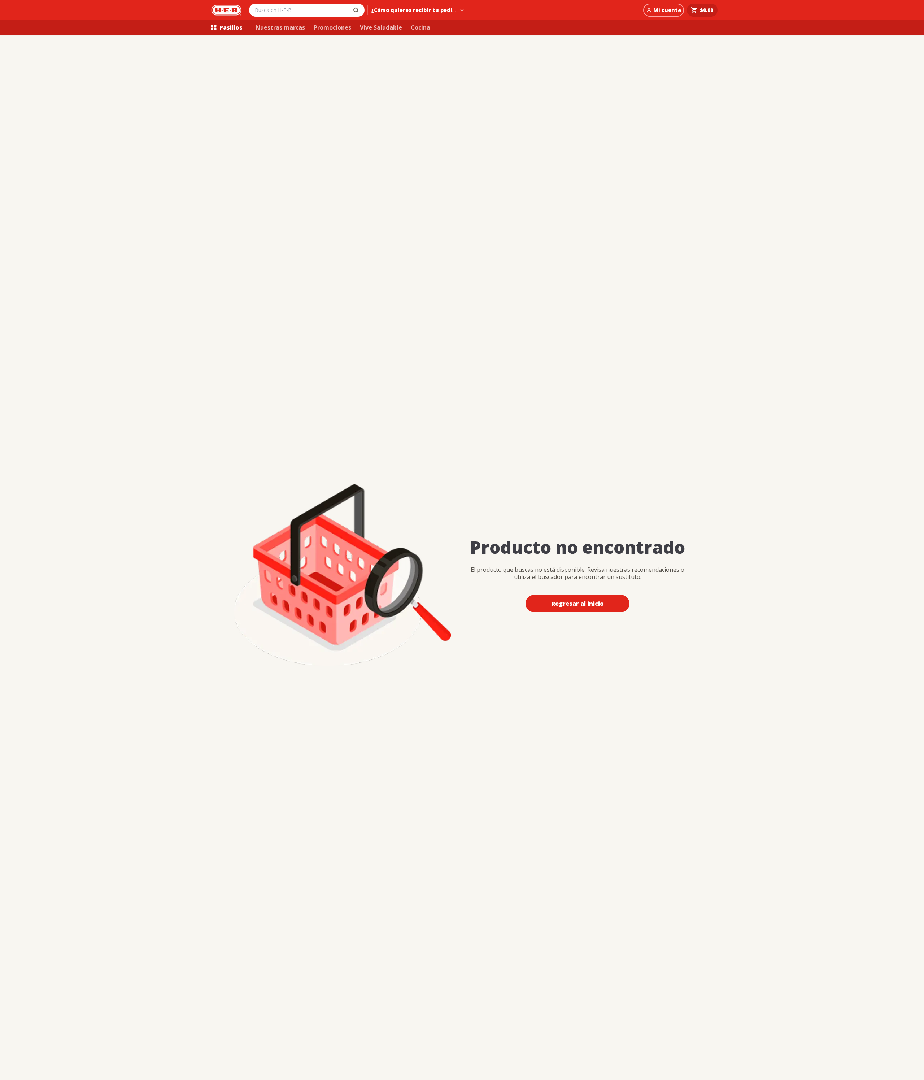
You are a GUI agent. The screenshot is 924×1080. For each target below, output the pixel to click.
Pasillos (231, 27)
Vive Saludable (381, 27)
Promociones (332, 27)
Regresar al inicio (578, 604)
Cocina (420, 27)
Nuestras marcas (280, 27)
